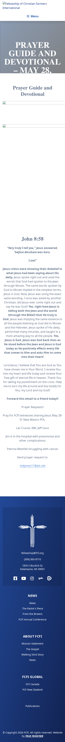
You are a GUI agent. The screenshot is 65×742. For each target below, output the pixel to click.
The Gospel (32, 649)
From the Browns (32, 614)
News (32, 596)
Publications (32, 706)
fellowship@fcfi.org (32, 553)
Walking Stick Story (32, 654)
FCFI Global (32, 677)
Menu (35, 16)
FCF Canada (32, 684)
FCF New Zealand (32, 689)
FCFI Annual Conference (32, 619)
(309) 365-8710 (32, 559)
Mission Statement (32, 643)
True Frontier (34, 736)
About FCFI (32, 636)
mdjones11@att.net (32, 466)
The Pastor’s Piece (32, 608)
